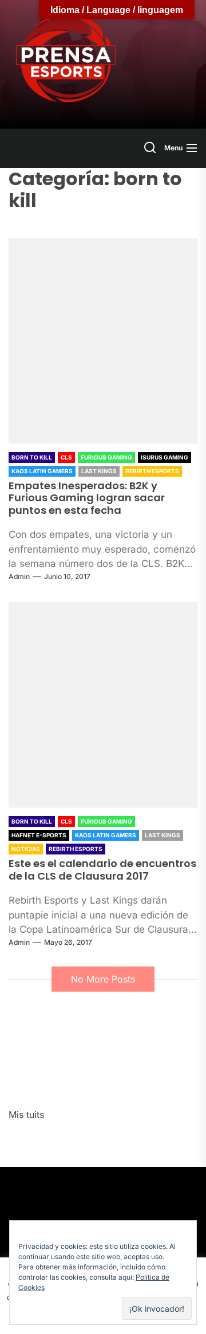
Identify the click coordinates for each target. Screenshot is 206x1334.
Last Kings (99, 471)
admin (19, 576)
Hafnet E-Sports (38, 835)
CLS (66, 457)
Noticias (25, 848)
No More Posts (103, 979)
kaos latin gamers (42, 471)
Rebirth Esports (152, 471)
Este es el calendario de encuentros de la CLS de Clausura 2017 (102, 869)
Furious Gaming (106, 457)
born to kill (31, 457)
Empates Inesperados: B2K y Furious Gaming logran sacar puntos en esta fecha (87, 497)
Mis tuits (26, 1114)
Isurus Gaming (164, 457)
